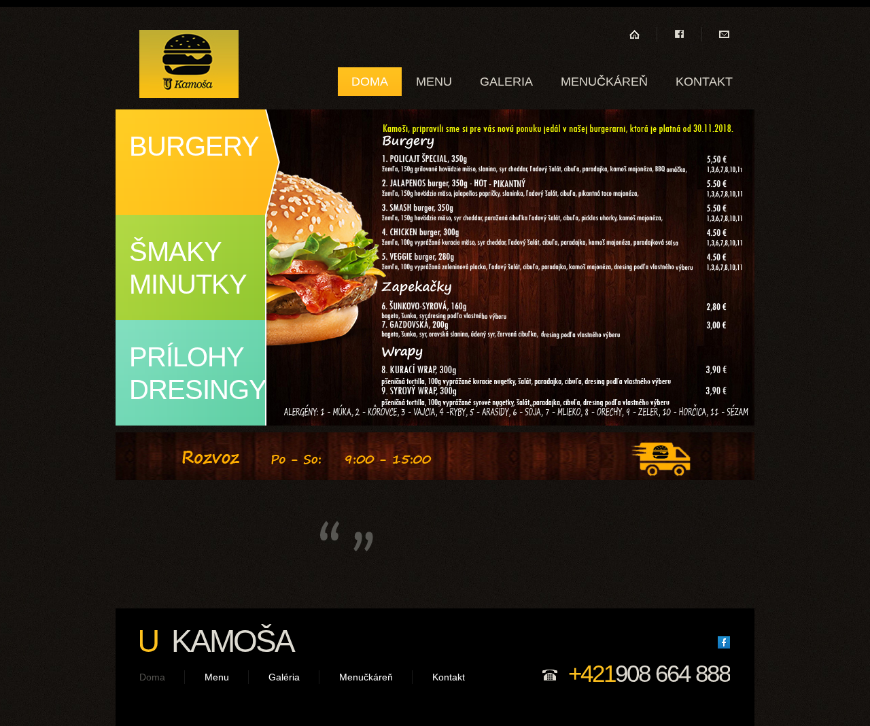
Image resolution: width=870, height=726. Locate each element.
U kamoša (189, 64)
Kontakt (704, 81)
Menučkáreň (604, 81)
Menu (434, 81)
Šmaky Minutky (188, 268)
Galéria (284, 677)
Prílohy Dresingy (197, 373)
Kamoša (215, 641)
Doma (369, 81)
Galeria (506, 81)
